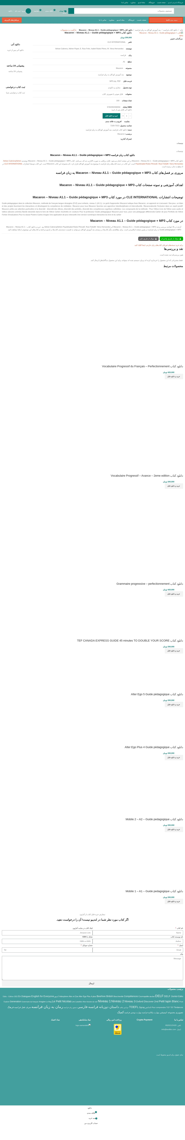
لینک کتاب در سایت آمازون (83, 928)
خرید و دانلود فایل (111, 116)
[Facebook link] (22, 2)
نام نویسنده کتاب (177, 937)
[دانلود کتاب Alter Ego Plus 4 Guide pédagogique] (167, 723)
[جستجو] (71, 11)
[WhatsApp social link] (6, 2)
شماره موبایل (87, 945)
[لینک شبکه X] (19, 2)
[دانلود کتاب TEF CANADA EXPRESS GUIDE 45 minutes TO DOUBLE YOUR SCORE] (165, 614)
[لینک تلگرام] (3, 2)
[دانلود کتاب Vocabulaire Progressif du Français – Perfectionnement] (165, 289)
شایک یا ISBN (87, 937)
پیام (181, 954)
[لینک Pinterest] (10, 2)
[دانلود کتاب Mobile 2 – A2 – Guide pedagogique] (157, 785)
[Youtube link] (13, 2)
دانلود (10, 11)
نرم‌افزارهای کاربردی (11, 20)
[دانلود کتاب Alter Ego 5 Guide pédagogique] (167, 670)
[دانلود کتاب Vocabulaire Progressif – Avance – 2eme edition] (164, 398)
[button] (174, 376)
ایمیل (181, 945)
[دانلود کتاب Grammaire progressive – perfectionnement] (165, 506)
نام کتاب (179, 928)
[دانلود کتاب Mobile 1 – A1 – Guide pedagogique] (157, 857)
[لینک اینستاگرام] (16, 2)
